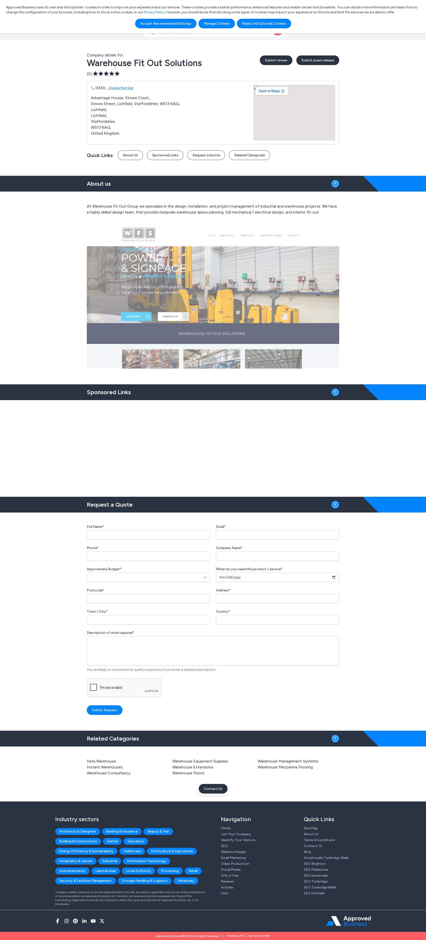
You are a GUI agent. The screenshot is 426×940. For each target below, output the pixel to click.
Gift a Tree (229, 875)
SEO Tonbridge (316, 881)
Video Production (235, 864)
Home (226, 828)
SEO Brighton (314, 864)
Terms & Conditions (319, 840)
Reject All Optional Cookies (264, 23)
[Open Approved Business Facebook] (57, 921)
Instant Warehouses (105, 767)
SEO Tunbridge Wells (320, 887)
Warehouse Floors (188, 773)
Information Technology (146, 861)
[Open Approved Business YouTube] (93, 921)
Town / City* (97, 611)
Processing (170, 871)
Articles (227, 887)
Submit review (276, 60)
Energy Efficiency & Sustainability (86, 851)
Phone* (93, 548)
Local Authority (138, 871)
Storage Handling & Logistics (145, 881)
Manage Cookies (217, 23)
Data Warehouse (101, 761)
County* (223, 611)
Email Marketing (233, 858)
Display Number (121, 88)
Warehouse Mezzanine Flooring (285, 767)
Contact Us (213, 789)
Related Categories (249, 155)
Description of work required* (110, 633)
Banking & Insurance (122, 831)
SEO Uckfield (314, 893)
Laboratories (105, 871)
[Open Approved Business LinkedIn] (84, 921)
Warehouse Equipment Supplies (200, 761)
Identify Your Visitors (238, 840)
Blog (307, 852)
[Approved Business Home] (348, 921)
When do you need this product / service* (249, 569)
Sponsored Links (165, 155)
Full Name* (95, 527)
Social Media (230, 870)
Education (135, 841)
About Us (130, 155)
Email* (221, 527)
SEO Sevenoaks (316, 875)
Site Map (311, 828)
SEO (224, 846)
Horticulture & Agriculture (172, 851)
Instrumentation (72, 871)
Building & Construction (78, 841)
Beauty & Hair (158, 831)
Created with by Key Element (248, 936)
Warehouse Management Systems (288, 761)
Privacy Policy (154, 12)
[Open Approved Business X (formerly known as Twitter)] (102, 921)
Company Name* (229, 548)
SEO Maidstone (316, 870)
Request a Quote (206, 155)
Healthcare (132, 851)
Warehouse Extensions (192, 767)
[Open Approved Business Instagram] (66, 921)
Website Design (233, 852)
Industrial (109, 861)
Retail (193, 871)
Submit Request (104, 710)
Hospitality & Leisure (75, 861)
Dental (112, 841)
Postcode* (96, 590)
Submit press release (318, 60)
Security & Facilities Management (85, 881)
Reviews (227, 881)
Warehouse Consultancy (108, 773)
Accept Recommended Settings (165, 23)
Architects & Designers (77, 831)
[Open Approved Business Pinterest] (75, 921)
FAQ (224, 893)
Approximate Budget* (104, 569)
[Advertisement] (213, 446)
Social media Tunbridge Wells (326, 858)
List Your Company (236, 834)
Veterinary (186, 881)
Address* (223, 590)
